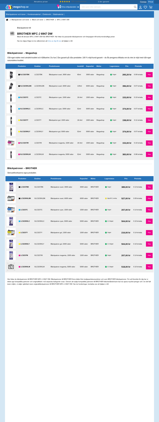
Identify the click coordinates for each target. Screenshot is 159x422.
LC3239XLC (25, 221)
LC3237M (24, 255)
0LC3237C (24, 97)
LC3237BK (25, 187)
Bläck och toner (37, 20)
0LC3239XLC (25, 109)
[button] (72, 2)
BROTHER (50, 20)
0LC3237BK (24, 74)
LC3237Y (24, 232)
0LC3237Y (24, 120)
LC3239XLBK (26, 198)
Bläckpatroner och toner (20, 20)
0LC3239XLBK (26, 86)
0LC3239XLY (25, 131)
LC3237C (24, 210)
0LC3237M (24, 143)
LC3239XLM (25, 267)
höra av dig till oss (54, 41)
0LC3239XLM (25, 154)
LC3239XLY (25, 244)
